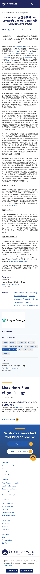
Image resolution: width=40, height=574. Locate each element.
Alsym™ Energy (16, 51)
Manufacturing (18, 302)
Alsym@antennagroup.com (11, 284)
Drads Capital (10, 60)
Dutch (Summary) (31, 346)
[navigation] (36, 4)
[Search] (32, 4)
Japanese (6, 354)
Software (34, 299)
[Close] (36, 561)
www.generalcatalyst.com (18, 261)
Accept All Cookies (26, 570)
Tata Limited (13, 53)
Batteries (28, 302)
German (31, 342)
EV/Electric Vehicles (20, 296)
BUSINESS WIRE (19, 47)
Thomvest (27, 58)
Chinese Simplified (26, 350)
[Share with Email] (21, 29)
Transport (26, 299)
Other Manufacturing (21, 293)
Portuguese (22, 342)
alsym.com (13, 205)
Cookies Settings (12, 570)
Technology (33, 293)
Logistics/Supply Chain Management (26, 305)
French (5, 346)
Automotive (18, 299)
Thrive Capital (6, 58)
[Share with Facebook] (17, 29)
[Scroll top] (33, 458)
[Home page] (9, 4)
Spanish (12, 342)
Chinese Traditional (10, 350)
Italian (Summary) (16, 346)
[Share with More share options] (29, 29)
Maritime (32, 296)
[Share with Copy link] (25, 29)
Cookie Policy (8, 565)
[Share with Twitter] (13, 29)
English (5, 342)
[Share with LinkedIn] (9, 29)
